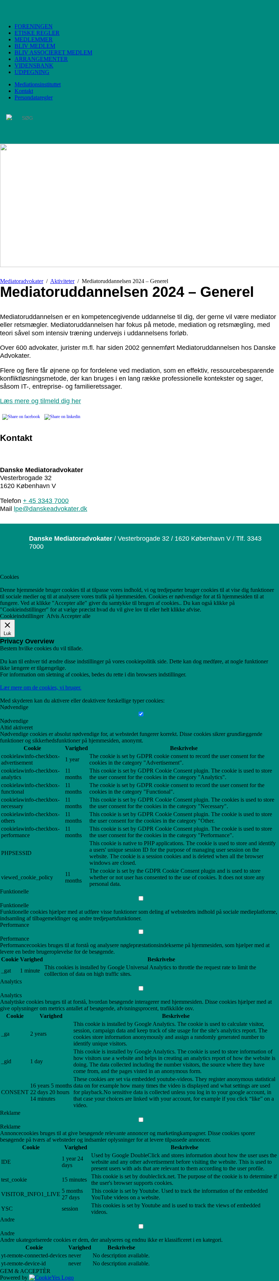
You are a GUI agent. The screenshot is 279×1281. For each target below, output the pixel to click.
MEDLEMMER (34, 39)
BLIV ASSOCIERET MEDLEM (53, 52)
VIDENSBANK (34, 65)
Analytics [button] (11, 981)
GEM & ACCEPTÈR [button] (25, 1271)
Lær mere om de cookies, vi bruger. (40, 687)
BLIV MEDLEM (35, 46)
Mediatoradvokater (21, 281)
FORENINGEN (34, 26)
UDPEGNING (32, 72)
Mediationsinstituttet (38, 84)
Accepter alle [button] (75, 616)
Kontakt (24, 91)
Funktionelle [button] (14, 891)
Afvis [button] (52, 616)
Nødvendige (14, 721)
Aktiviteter (62, 281)
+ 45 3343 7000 (46, 500)
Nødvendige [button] (14, 707)
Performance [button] (14, 925)
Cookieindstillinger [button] (22, 616)
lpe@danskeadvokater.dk (50, 508)
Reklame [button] (10, 1113)
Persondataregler (34, 97)
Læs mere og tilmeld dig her (40, 401)
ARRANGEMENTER (41, 59)
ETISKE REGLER (37, 33)
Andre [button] (7, 1219)
